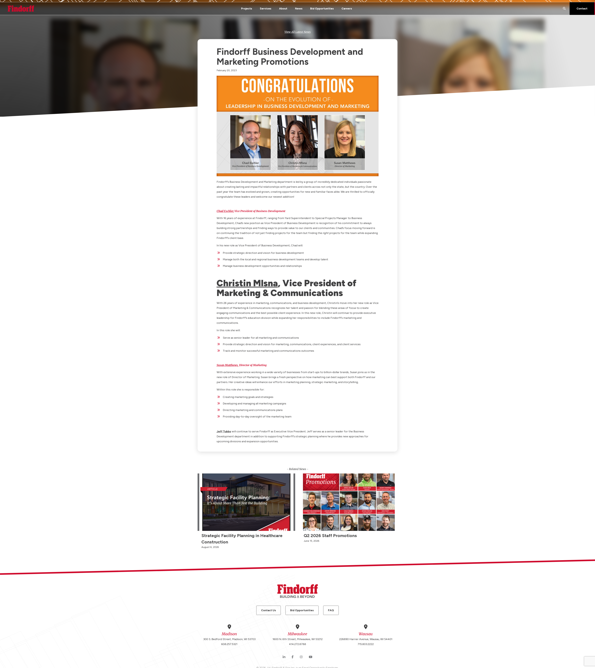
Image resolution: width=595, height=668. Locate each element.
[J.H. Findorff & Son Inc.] (21, 8)
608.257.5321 (229, 644)
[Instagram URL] (301, 657)
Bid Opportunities (322, 8)
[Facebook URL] (293, 657)
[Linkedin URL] (284, 657)
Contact (582, 8)
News (298, 8)
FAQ (331, 610)
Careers (347, 8)
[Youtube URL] (310, 657)
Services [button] (265, 8)
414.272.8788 (297, 644)
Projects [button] (246, 8)
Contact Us (268, 610)
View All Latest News (297, 32)
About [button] (283, 8)
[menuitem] (246, 8)
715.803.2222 (366, 644)
